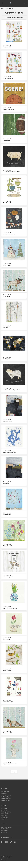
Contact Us (4, 810)
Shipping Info (4, 813)
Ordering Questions (6, 812)
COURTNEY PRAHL (10, 8)
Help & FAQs (4, 808)
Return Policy (4, 815)
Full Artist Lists (5, 791)
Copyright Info (5, 819)
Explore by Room (5, 800)
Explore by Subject (6, 798)
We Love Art (4, 829)
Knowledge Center (6, 795)
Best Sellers (4, 793)
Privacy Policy (5, 817)
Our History (4, 830)
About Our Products (6, 827)
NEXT (14, 771)
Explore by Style (5, 796)
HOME (2, 8)
